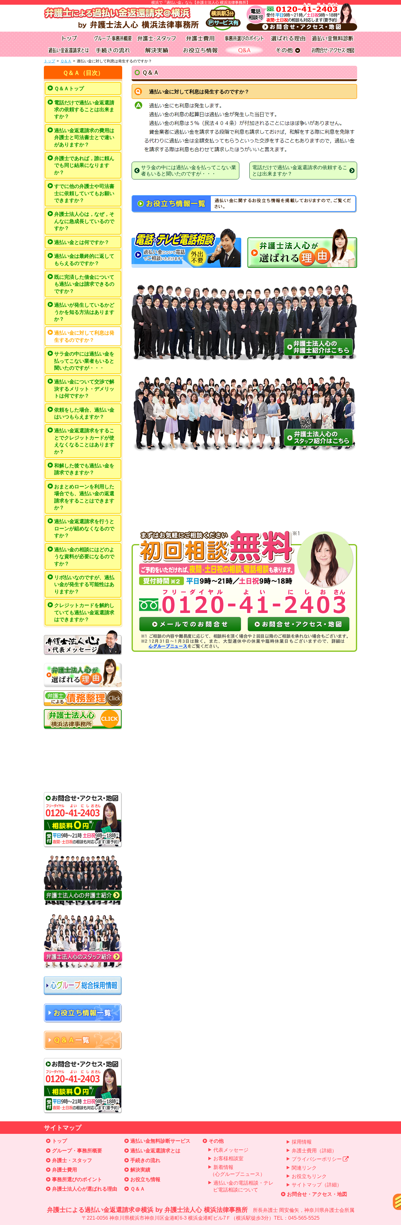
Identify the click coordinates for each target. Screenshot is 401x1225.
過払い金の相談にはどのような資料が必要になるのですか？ (84, 556)
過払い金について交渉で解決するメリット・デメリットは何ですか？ (84, 388)
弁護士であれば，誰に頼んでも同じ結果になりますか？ (84, 165)
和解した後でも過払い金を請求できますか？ (84, 469)
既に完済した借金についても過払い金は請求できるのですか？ (84, 284)
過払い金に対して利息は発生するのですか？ (84, 336)
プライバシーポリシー (317, 1159)
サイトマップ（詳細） (317, 1184)
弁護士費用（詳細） (314, 1150)
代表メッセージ (230, 1150)
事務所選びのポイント (77, 1179)
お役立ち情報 (145, 1179)
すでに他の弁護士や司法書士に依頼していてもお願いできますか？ (84, 193)
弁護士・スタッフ (72, 1160)
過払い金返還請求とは (155, 1150)
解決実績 (140, 1169)
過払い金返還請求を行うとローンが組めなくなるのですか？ (84, 528)
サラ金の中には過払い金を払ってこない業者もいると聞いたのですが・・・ (84, 361)
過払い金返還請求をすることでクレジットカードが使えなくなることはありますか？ (84, 441)
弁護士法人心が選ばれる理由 (84, 1188)
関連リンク (304, 1167)
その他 (216, 1141)
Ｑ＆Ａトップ (69, 88)
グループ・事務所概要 (77, 1150)
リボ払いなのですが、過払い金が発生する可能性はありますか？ (84, 584)
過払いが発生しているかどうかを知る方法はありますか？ (84, 312)
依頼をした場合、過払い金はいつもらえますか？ (84, 413)
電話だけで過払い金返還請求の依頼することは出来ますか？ (84, 109)
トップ (49, 61)
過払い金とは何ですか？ (81, 242)
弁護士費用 (64, 1169)
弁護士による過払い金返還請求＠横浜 (200, 1213)
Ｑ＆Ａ (65, 61)
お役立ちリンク (309, 1176)
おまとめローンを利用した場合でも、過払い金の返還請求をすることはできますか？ (84, 497)
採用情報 (302, 1142)
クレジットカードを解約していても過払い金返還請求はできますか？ (84, 612)
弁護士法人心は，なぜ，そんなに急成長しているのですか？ (84, 221)
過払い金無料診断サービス (160, 1141)
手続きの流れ (145, 1160)
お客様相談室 (228, 1158)
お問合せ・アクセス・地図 (317, 1194)
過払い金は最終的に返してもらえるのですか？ (84, 259)
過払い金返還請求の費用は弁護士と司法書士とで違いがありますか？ (84, 137)
